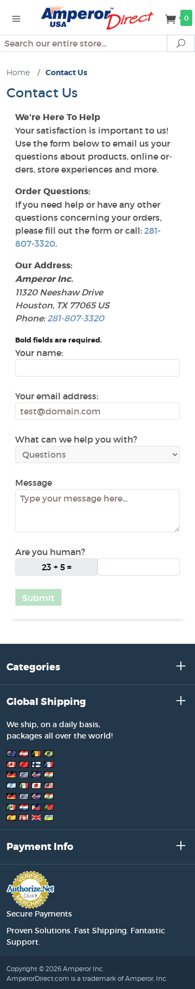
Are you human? (50, 551)
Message (33, 482)
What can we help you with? (76, 439)
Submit (38, 597)
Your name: (39, 352)
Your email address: (56, 396)
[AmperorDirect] (97, 17)
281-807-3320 (75, 318)
